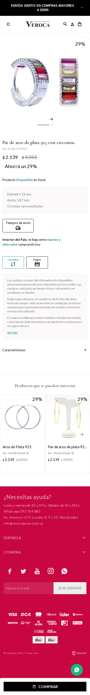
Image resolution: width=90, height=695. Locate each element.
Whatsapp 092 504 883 (22, 511)
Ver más (12, 332)
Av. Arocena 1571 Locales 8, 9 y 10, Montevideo (41, 517)
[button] (82, 7)
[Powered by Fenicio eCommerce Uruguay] (79, 653)
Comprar (48, 686)
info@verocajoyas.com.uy (23, 523)
